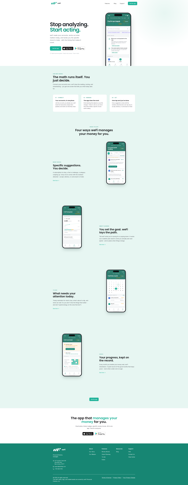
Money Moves (106, 451)
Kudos (103, 459)
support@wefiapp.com (60, 466)
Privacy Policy (117, 477)
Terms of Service (106, 477)
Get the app (132, 3)
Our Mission (92, 454)
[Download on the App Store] (67, 48)
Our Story (92, 451)
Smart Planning (106, 454)
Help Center (131, 457)
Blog (115, 3)
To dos (104, 457)
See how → (56, 180)
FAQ (129, 451)
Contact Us (131, 454)
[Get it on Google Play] (79, 48)
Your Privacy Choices (129, 477)
